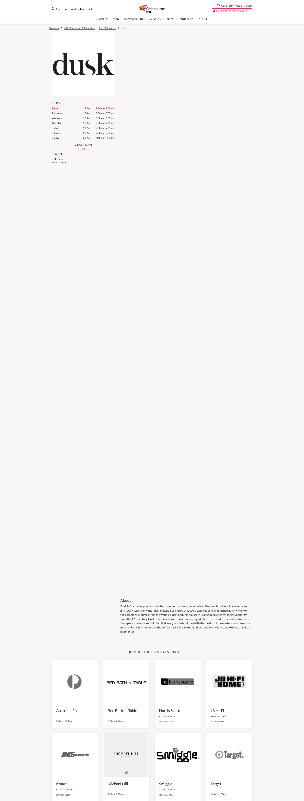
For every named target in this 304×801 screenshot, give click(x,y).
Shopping (101, 19)
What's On (155, 19)
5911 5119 (60, 162)
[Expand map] (186, 312)
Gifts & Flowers (107, 27)
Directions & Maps (134, 19)
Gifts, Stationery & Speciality (79, 27)
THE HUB (203, 19)
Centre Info (186, 19)
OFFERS (170, 19)
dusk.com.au (58, 159)
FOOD (115, 19)
